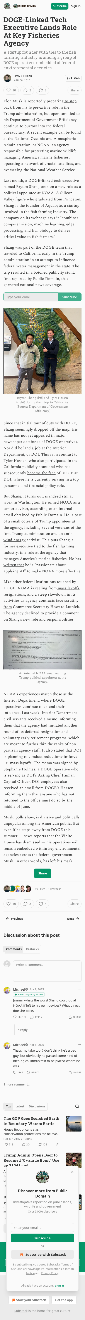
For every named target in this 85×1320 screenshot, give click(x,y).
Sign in (76, 6)
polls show (24, 817)
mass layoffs (68, 588)
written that (13, 565)
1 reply (22, 1030)
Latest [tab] (19, 1106)
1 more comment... (17, 1084)
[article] (42, 1131)
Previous (17, 919)
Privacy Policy (49, 1273)
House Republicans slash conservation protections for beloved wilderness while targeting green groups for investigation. (31, 1131)
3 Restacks (54, 889)
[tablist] (22, 949)
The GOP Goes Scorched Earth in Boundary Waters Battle (31, 1121)
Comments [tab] (14, 949)
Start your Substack (31, 1300)
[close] (72, 1171)
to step (70, 101)
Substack (20, 1311)
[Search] (77, 1106)
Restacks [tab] (32, 949)
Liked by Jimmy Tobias (30, 994)
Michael (19, 989)
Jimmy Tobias (23, 76)
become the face (41, 473)
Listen (75, 78)
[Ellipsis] (79, 989)
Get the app (64, 1300)
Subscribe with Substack (46, 1254)
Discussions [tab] (37, 1106)
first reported (15, 279)
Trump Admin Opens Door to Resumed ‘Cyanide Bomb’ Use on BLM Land (31, 1160)
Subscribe (60, 6)
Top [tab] (8, 1106)
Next (70, 919)
